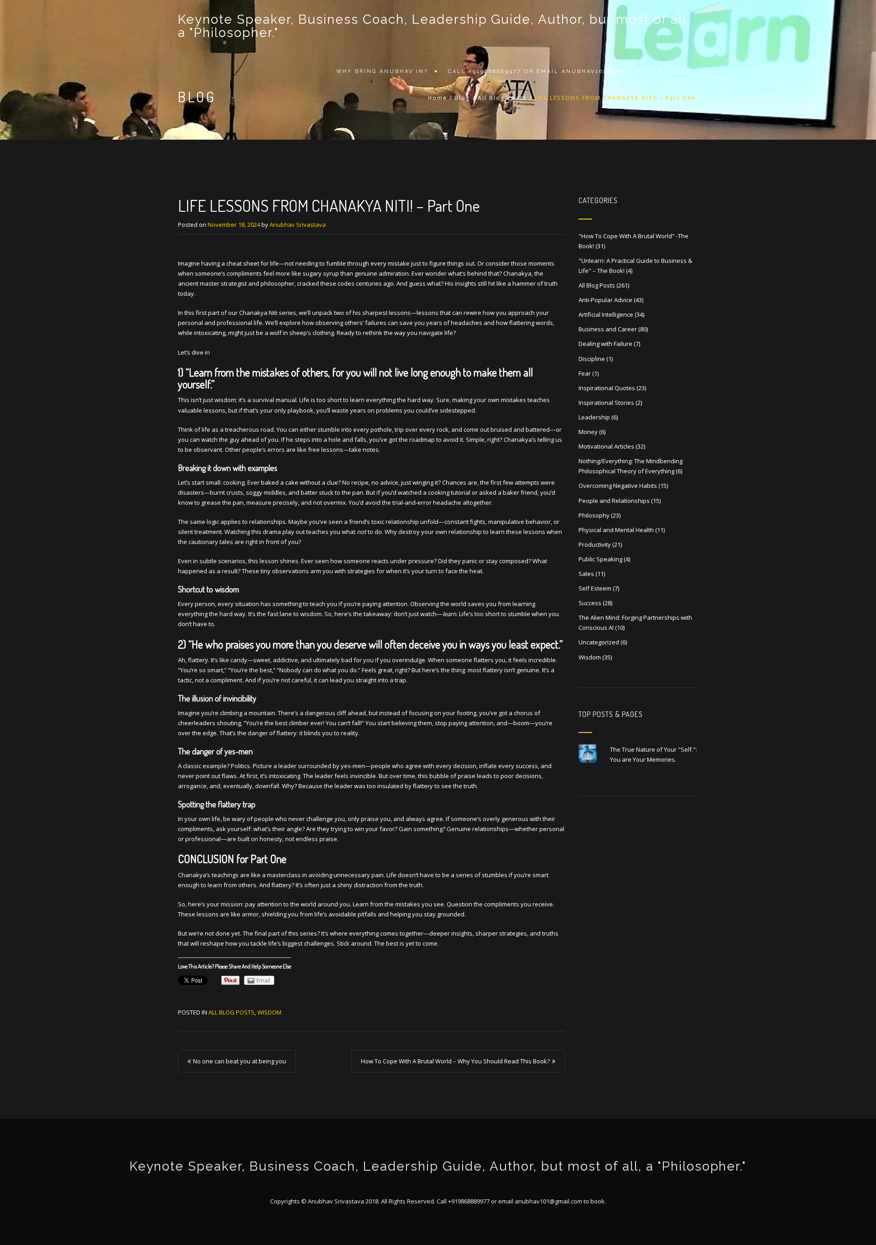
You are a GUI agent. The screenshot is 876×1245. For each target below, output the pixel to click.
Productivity (595, 544)
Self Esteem (595, 588)
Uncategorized (599, 642)
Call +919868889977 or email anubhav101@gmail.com (550, 71)
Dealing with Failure (605, 344)
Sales (586, 574)
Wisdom (269, 1012)
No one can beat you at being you (239, 1061)
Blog (682, 71)
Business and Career (608, 329)
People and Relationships (614, 501)
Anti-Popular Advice (605, 300)
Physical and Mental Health (616, 530)
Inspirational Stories (606, 402)
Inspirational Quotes (607, 388)
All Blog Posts (502, 98)
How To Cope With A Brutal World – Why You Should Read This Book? (455, 1061)
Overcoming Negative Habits (618, 485)
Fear (585, 373)
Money (588, 432)
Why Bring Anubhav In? (382, 71)
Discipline (592, 359)
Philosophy (594, 515)
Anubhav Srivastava (298, 224)
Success (590, 603)
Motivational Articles (606, 446)
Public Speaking (600, 559)
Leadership (594, 417)
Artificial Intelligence (606, 314)
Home (437, 98)
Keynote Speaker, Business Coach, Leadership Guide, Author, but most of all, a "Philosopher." (434, 26)
